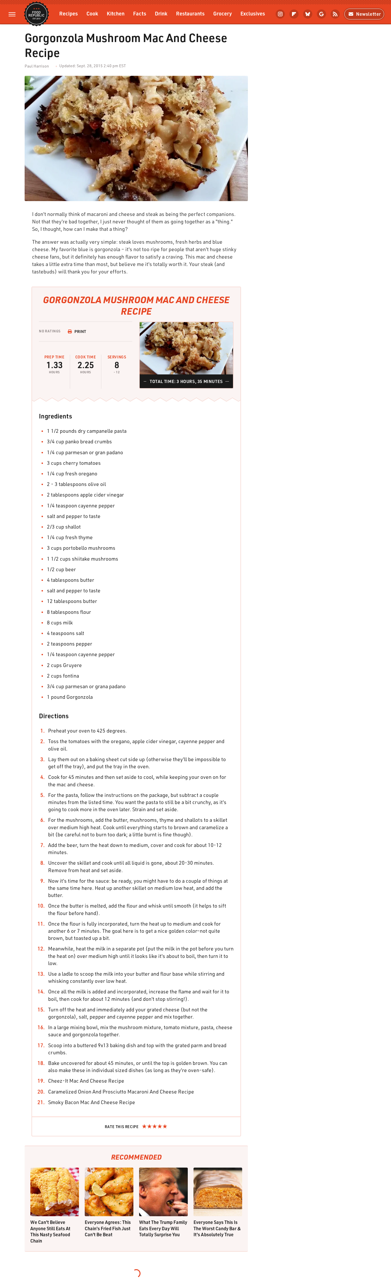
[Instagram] (280, 14)
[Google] (321, 14)
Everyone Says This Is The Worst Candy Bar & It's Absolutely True (217, 1228)
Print (80, 331)
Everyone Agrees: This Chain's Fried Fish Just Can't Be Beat (108, 1228)
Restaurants (190, 13)
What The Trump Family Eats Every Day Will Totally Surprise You (163, 1228)
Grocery (222, 13)
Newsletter (368, 14)
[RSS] (335, 14)
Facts (139, 13)
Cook (92, 13)
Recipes (68, 13)
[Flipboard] (294, 14)
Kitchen (116, 13)
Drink (161, 13)
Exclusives (252, 13)
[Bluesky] (307, 14)
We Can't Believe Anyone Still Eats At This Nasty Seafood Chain (50, 1231)
